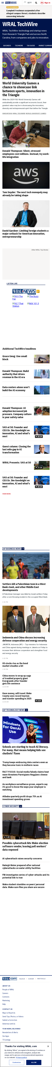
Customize (16, 1062)
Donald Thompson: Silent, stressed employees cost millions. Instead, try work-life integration (25, 154)
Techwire (19, 45)
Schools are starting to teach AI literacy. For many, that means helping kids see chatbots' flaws (25, 750)
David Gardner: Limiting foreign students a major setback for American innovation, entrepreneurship (25, 233)
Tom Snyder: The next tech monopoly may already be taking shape (25, 193)
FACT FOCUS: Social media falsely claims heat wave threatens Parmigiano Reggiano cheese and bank (25, 775)
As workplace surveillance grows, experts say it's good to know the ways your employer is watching (25, 787)
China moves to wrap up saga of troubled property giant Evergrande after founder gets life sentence (16, 679)
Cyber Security (11, 806)
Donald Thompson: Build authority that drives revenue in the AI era (15, 374)
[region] (26, 1054)
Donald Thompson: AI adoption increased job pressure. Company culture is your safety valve (17, 412)
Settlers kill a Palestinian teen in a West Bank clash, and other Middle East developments (24, 587)
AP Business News (12, 549)
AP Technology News (14, 710)
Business (7, 45)
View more (6, 494)
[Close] (48, 1046)
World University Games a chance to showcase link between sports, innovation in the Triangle (23, 89)
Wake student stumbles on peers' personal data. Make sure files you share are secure (23, 885)
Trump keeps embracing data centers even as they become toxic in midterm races (25, 763)
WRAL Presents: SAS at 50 (16, 462)
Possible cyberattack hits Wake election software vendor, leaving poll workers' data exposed (25, 846)
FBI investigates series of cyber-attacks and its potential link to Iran (25, 876)
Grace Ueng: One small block (14, 357)
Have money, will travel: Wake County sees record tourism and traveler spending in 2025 (17, 696)
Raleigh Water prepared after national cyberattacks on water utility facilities (21, 866)
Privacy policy (21, 1057)
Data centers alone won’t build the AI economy (16, 388)
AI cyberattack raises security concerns (22, 858)
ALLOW (34, 1062)
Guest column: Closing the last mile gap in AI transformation (16, 449)
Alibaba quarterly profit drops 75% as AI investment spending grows (22, 798)
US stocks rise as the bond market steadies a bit (15, 664)
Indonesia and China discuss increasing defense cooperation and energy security (24, 639)
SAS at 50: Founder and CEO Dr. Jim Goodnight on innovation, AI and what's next (16, 431)
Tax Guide (31, 45)
